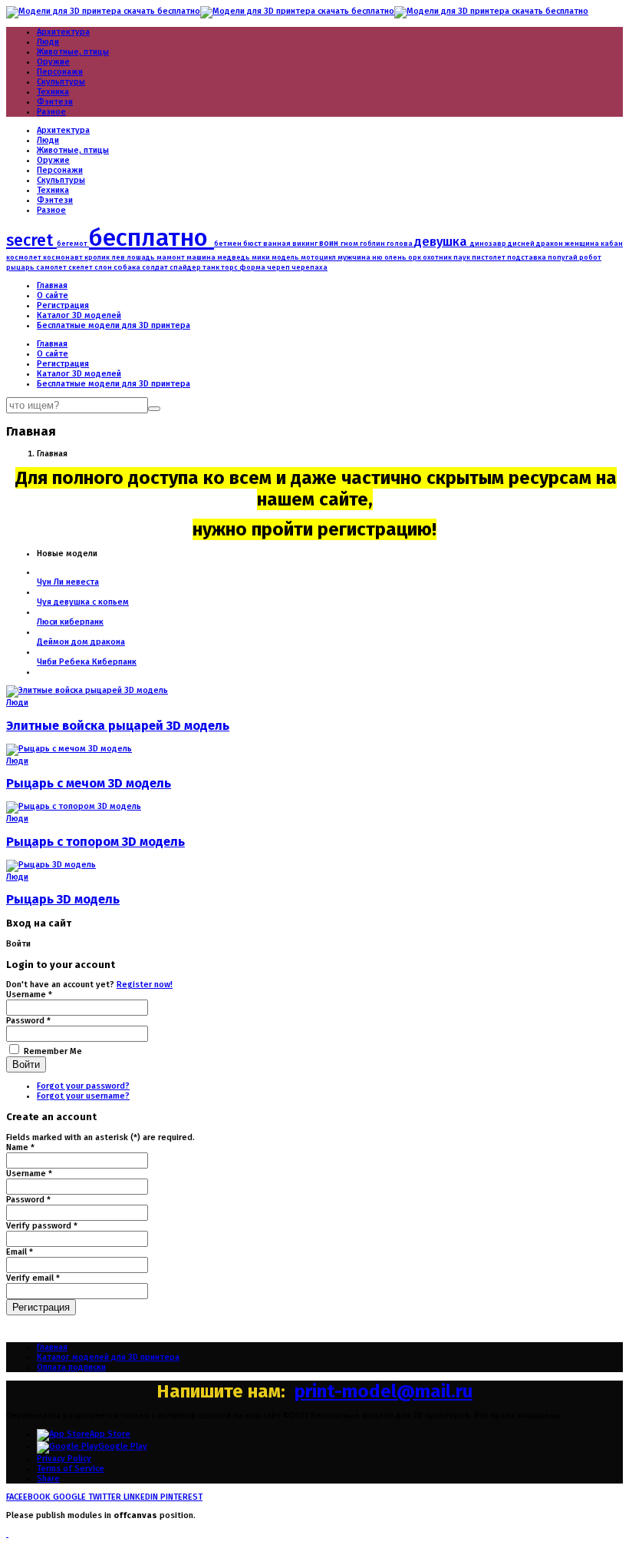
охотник (438, 257)
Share (48, 1479)
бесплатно (151, 238)
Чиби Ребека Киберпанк (87, 662)
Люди (48, 42)
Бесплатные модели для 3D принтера (113, 325)
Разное (51, 112)
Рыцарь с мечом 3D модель (88, 783)
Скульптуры (61, 82)
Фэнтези (55, 102)
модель (286, 257)
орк (415, 257)
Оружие (53, 62)
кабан (612, 243)
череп (279, 267)
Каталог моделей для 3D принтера (108, 1357)
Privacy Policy (64, 1459)
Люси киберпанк (70, 622)
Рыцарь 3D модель (63, 899)
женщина (583, 243)
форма (253, 267)
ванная (277, 243)
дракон (550, 243)
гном (350, 243)
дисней (522, 243)
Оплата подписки (71, 1367)
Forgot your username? (83, 1096)
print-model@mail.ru (384, 1391)
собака (128, 267)
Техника (53, 92)
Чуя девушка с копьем (83, 602)
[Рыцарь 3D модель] (51, 865)
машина (201, 257)
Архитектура (63, 32)
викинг (305, 243)
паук (462, 257)
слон (104, 267)
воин (330, 243)
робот (590, 257)
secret (31, 240)
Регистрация (63, 305)
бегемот (73, 243)
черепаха (309, 267)
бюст (253, 243)
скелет (81, 267)
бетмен (228, 243)
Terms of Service (70, 1469)
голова (400, 243)
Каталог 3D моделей (79, 315)
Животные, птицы (73, 52)
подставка (527, 257)
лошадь (141, 257)
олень (396, 257)
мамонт (171, 257)
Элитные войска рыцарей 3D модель (117, 725)
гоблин (373, 243)
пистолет (489, 257)
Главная (52, 285)
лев (119, 257)
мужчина (355, 257)
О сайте (52, 295)
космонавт (63, 257)
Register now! (145, 985)
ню (378, 257)
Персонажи (60, 72)
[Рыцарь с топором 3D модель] (73, 806)
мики (262, 257)
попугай (563, 257)
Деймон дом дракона (81, 642)
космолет (24, 257)
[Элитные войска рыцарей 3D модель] (87, 690)
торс (230, 267)
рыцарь (21, 267)
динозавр (489, 243)
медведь (234, 257)
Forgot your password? (83, 1086)
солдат (156, 267)
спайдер (186, 267)
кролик (97, 257)
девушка (442, 241)
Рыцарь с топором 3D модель (95, 841)
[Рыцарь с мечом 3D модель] (69, 749)
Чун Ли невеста (68, 582)
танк (212, 267)
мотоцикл (319, 257)
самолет (52, 267)
